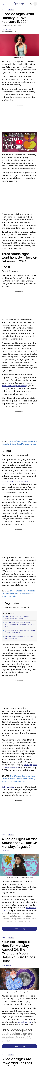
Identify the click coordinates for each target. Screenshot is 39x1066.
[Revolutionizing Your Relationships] (19, 3)
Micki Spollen (6, 965)
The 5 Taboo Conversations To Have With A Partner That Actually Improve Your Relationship (18, 779)
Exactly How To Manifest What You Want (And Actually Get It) (20, 631)
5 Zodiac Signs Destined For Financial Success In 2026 (19, 637)
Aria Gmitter (6, 851)
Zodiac (11, 10)
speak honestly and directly (14, 385)
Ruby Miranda (6, 29)
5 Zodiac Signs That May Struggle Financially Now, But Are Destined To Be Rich (20, 624)
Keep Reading (19, 929)
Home (4, 10)
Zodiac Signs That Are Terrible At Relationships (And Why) (17, 618)
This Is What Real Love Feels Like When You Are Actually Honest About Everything (18, 594)
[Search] (30, 4)
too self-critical (24, 1022)
